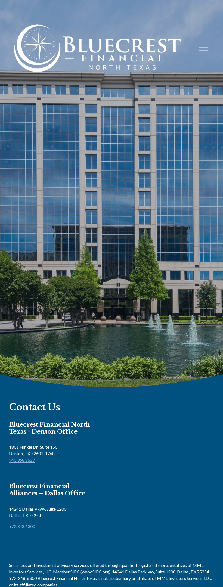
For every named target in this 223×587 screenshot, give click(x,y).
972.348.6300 (22, 526)
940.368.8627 (22, 459)
